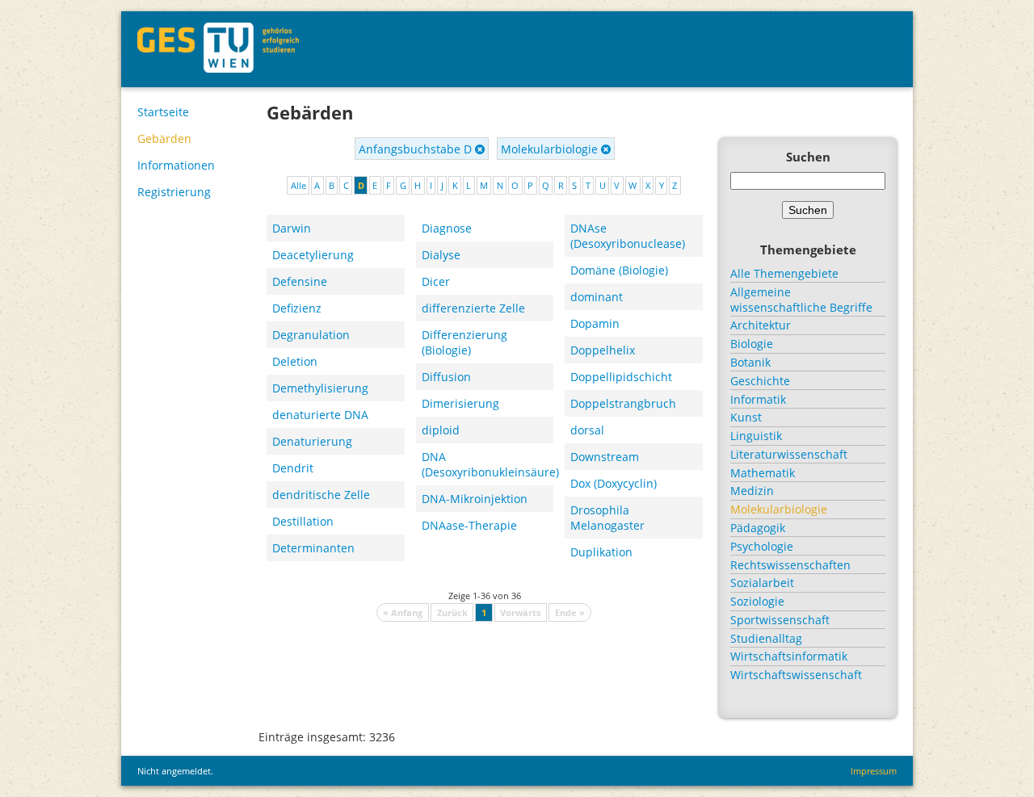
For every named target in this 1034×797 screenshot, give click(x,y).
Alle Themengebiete (784, 273)
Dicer (436, 281)
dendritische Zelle (321, 494)
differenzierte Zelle (473, 308)
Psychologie (761, 546)
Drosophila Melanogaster (607, 517)
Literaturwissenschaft (788, 454)
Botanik (750, 362)
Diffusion (446, 376)
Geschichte (760, 380)
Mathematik (762, 472)
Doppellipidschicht (621, 376)
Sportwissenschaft (780, 619)
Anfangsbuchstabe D (417, 149)
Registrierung (174, 191)
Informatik (758, 399)
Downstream (604, 456)
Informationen (176, 165)
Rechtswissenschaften (790, 565)
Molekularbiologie (551, 149)
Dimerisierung (460, 403)
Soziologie (757, 601)
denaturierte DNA (320, 414)
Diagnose (447, 228)
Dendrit (292, 468)
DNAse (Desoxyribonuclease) (627, 235)
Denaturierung (312, 441)
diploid (441, 430)
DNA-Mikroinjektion (475, 498)
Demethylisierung (320, 388)
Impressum (874, 771)
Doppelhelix (602, 350)
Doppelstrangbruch (623, 403)
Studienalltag (766, 638)
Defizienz (297, 308)
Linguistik (756, 435)
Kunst (746, 417)
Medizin (752, 490)
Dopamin (595, 323)
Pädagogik (757, 527)
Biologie (751, 343)
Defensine (299, 281)
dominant (596, 296)
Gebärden (164, 138)
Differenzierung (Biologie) (464, 342)
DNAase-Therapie (469, 525)
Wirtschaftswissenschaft (796, 674)
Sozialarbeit (762, 582)
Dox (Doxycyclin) (613, 483)
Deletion (294, 361)
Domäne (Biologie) (619, 270)
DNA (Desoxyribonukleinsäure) (488, 464)
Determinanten (313, 548)
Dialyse (441, 254)
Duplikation (601, 552)
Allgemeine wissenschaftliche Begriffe (801, 299)
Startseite (163, 112)
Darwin (291, 228)
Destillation (303, 521)
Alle (298, 185)
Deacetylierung (313, 254)
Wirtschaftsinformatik (788, 656)
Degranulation (311, 334)
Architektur (760, 325)
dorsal (587, 430)
